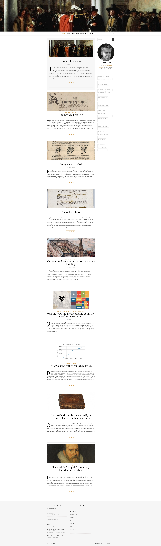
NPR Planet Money (102, 123)
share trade (70, 112)
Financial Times (102, 102)
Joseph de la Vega (102, 118)
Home (63, 33)
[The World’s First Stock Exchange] (80, 15)
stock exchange (102, 147)
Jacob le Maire (101, 113)
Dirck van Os (101, 92)
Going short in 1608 (71, 164)
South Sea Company (103, 142)
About (68, 33)
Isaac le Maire (101, 110)
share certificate (102, 131)
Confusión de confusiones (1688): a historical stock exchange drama (71, 416)
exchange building (66, 259)
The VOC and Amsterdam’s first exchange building (71, 263)
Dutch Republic (68, 465)
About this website (71, 61)
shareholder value (103, 134)
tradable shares (102, 149)
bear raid (109, 79)
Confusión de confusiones (105, 89)
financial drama (102, 100)
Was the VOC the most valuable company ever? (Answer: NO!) (71, 315)
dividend (109, 92)
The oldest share (70, 212)
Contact (97, 33)
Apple (107, 76)
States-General (102, 144)
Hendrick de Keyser (103, 105)
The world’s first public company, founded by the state (71, 469)
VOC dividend (71, 311)
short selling (101, 139)
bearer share (101, 79)
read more (71, 82)
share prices (101, 136)
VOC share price (76, 161)
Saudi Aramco (101, 129)
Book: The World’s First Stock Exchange (82, 33)
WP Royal (54, 543)
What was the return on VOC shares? (71, 365)
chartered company (103, 84)
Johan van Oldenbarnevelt (105, 115)
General (71, 59)
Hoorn (100, 108)
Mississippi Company (103, 121)
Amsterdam (101, 76)
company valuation (103, 87)
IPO (66, 112)
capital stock (66, 209)
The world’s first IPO (71, 114)
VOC (76, 112)
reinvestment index (103, 126)
